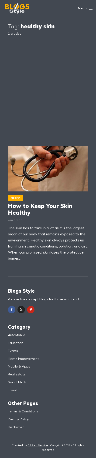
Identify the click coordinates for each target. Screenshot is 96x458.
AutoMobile (16, 335)
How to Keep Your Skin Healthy (40, 209)
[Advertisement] (48, 87)
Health (16, 197)
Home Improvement (23, 359)
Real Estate (16, 374)
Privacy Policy (18, 419)
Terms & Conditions (23, 411)
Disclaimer (16, 427)
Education (15, 343)
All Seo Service (37, 445)
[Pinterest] (30, 309)
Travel (12, 390)
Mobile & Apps (19, 366)
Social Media (17, 382)
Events (13, 351)
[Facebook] (11, 309)
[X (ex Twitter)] (21, 309)
